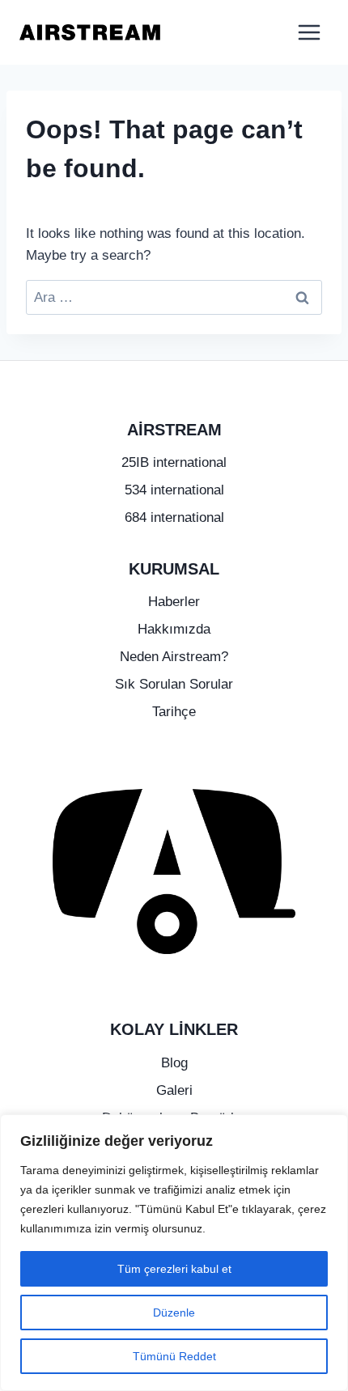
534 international (174, 490)
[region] (174, 1252)
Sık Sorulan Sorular (174, 684)
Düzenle (174, 1312)
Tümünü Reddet (174, 1356)
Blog (174, 1063)
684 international (174, 517)
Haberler (174, 601)
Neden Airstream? (174, 656)
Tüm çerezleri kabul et (174, 1268)
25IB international (174, 462)
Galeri (174, 1090)
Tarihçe (174, 711)
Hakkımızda (174, 629)
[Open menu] (309, 32)
